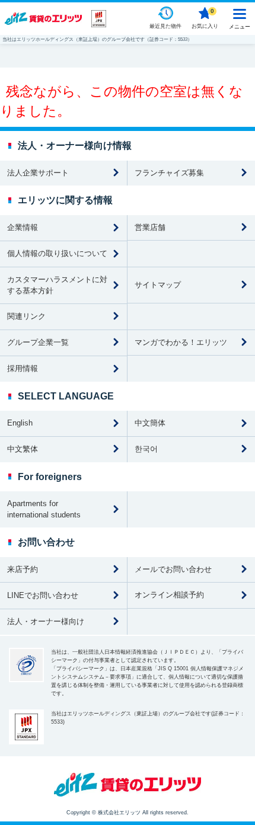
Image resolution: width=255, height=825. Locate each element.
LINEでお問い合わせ (42, 595)
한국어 (146, 449)
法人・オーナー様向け (45, 621)
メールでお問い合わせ (173, 569)
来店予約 (22, 569)
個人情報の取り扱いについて (57, 253)
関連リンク (26, 316)
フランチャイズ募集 (169, 172)
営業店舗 (150, 227)
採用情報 (22, 368)
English (20, 422)
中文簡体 (150, 422)
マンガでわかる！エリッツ (181, 342)
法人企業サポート (38, 172)
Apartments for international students (44, 509)
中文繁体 (22, 449)
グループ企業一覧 (38, 342)
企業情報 (22, 227)
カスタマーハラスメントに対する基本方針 (57, 285)
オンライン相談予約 (169, 594)
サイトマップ (158, 284)
